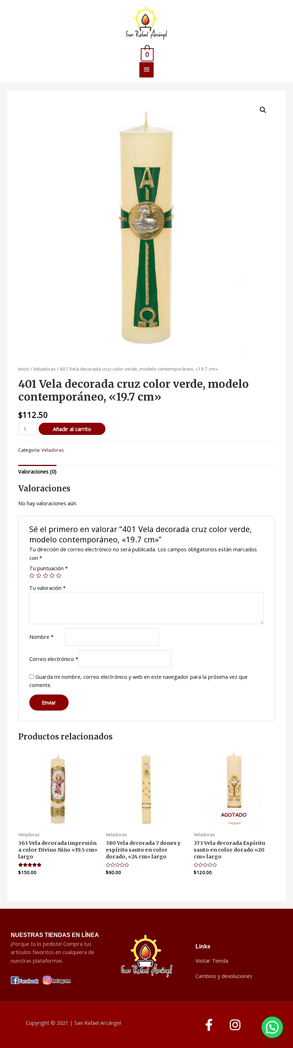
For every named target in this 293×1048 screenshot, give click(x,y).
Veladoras (44, 369)
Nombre (41, 636)
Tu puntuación (48, 568)
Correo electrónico (53, 658)
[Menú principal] (146, 69)
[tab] (37, 471)
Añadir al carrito (72, 428)
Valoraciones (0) (37, 471)
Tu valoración (47, 587)
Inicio (23, 369)
